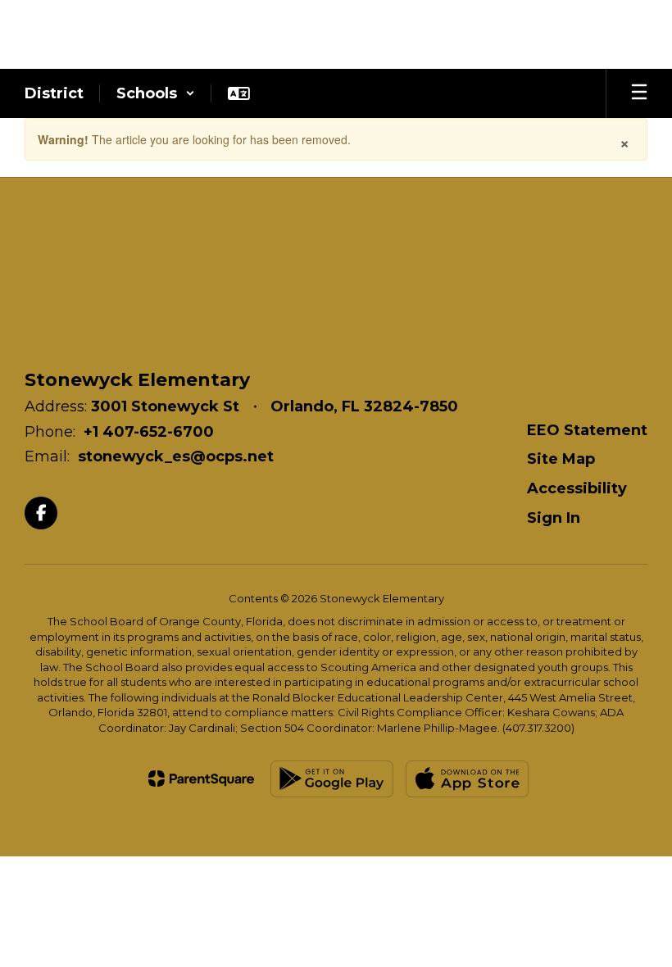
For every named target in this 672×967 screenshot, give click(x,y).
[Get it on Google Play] (331, 778)
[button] (155, 93)
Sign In (553, 518)
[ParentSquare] (201, 778)
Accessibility (577, 488)
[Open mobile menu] (639, 93)
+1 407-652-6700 (149, 432)
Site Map (561, 459)
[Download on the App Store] (467, 778)
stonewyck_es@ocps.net (176, 456)
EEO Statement (587, 430)
